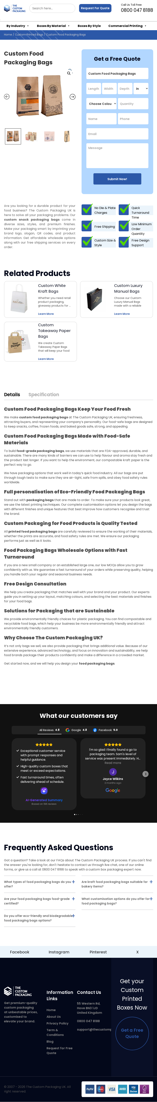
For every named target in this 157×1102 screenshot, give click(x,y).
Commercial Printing (125, 26)
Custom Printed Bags (29, 34)
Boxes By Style (89, 26)
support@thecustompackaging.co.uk (106, 1029)
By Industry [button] (16, 26)
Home (8, 34)
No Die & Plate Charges (105, 210)
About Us (54, 1017)
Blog (50, 1041)
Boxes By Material (51, 26)
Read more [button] (113, 763)
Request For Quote (95, 8)
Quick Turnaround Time (140, 213)
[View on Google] (113, 772)
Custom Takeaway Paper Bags (54, 330)
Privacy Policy (58, 1023)
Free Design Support (140, 242)
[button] (68, 73)
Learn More (46, 314)
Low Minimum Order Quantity (142, 229)
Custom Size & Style (105, 242)
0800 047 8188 (137, 8)
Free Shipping (104, 226)
